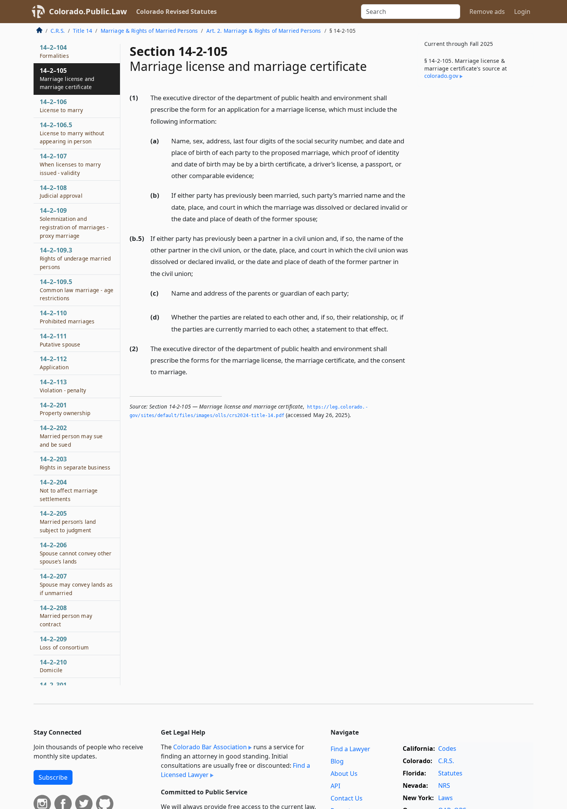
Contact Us (347, 798)
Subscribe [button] (53, 777)
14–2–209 (64, 643)
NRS (444, 785)
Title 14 (82, 30)
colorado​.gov (441, 75)
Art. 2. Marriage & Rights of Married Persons (263, 30)
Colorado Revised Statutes (176, 11)
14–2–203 (75, 463)
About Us (344, 773)
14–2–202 (71, 436)
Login (522, 11)
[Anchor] (221, 121)
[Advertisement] (475, 213)
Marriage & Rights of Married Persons (149, 30)
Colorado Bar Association (210, 747)
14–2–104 (54, 52)
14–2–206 (75, 553)
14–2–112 (54, 363)
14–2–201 (65, 409)
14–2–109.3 (75, 258)
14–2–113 (63, 386)
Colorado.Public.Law (88, 11)
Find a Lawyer (350, 749)
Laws (445, 798)
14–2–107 (70, 164)
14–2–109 (74, 223)
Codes (447, 748)
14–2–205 (68, 522)
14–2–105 (67, 78)
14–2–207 (76, 584)
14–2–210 (53, 666)
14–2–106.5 (72, 133)
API (335, 786)
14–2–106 (61, 106)
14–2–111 (60, 340)
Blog (337, 761)
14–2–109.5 (76, 290)
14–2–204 (69, 490)
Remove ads (487, 11)
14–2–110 (67, 317)
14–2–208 (66, 616)
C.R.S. (58, 30)
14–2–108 (61, 191)
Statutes (450, 773)
